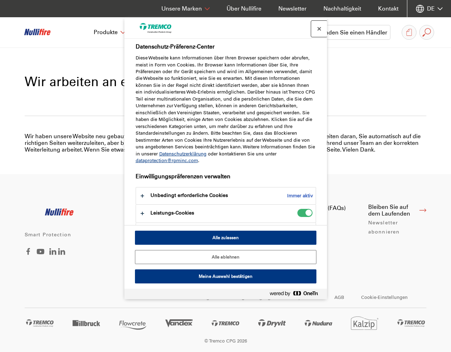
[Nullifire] (42, 32)
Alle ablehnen (226, 257)
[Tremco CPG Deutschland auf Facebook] (28, 253)
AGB (339, 297)
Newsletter (292, 8)
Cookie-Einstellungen (384, 297)
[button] (109, 32)
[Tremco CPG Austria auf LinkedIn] (61, 253)
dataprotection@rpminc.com (167, 160)
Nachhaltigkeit (342, 8)
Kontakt (388, 8)
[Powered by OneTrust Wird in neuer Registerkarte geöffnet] (296, 294)
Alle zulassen (225, 237)
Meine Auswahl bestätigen (225, 276)
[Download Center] (409, 32)
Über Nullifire (244, 8)
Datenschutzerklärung (182, 153)
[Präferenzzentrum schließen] (319, 29)
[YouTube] (40, 256)
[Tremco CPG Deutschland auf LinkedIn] (52, 253)
